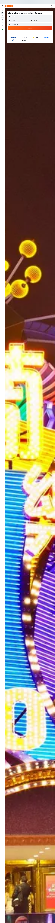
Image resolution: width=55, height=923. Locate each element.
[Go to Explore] (2, 19)
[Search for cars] (2, 15)
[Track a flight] (2, 22)
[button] (2, 5)
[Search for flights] (2, 10)
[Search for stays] (2, 12)
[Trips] (2, 26)
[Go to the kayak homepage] (9, 6)
